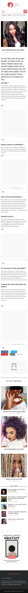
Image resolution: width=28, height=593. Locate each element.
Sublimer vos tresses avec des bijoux (14, 479)
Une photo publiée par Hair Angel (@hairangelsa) (12, 259)
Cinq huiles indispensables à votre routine (14, 449)
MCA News (12, 413)
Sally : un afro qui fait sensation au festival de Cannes (16, 490)
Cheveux (4, 52)
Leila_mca (17, 52)
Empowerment (10, 501)
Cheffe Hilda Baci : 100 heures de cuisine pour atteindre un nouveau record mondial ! (17, 498)
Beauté (9, 507)
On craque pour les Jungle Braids (16, 519)
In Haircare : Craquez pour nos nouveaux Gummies (14, 411)
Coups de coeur (11, 492)
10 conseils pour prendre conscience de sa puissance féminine (17, 512)
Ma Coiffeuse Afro (12, 591)
